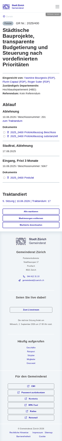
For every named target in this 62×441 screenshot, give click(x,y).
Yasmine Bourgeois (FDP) (39, 77)
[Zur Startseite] (13, 6)
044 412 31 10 (33, 276)
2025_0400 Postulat (22, 177)
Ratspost (31, 352)
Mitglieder (31, 359)
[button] (57, 6)
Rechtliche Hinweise (19, 432)
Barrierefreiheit (23, 436)
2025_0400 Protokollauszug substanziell (34, 136)
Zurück (9, 16)
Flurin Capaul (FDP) (14, 81)
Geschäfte (31, 348)
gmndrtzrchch (33, 280)
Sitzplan (31, 355)
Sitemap (48, 432)
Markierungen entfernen (31, 218)
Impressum (37, 432)
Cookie (42, 436)
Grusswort (31, 363)
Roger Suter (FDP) (39, 81)
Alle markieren (31, 211)
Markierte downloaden (31, 225)
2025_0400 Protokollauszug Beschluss (33, 132)
